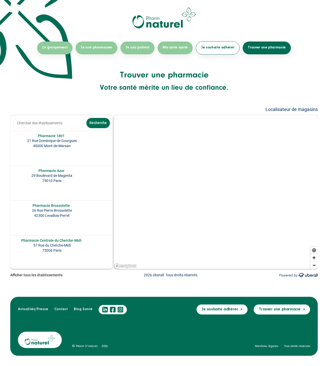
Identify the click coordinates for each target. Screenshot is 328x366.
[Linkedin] (105, 309)
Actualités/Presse (33, 309)
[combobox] (49, 123)
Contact (61, 309)
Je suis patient (137, 47)
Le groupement (54, 47)
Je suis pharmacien (96, 47)
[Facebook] (113, 309)
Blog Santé (83, 309)
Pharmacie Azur (51, 171)
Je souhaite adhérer (217, 47)
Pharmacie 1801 (51, 136)
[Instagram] (120, 309)
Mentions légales (266, 346)
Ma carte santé (175, 47)
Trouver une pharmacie (267, 47)
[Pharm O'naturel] (164, 18)
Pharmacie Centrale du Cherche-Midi (51, 240)
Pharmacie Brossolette (51, 206)
